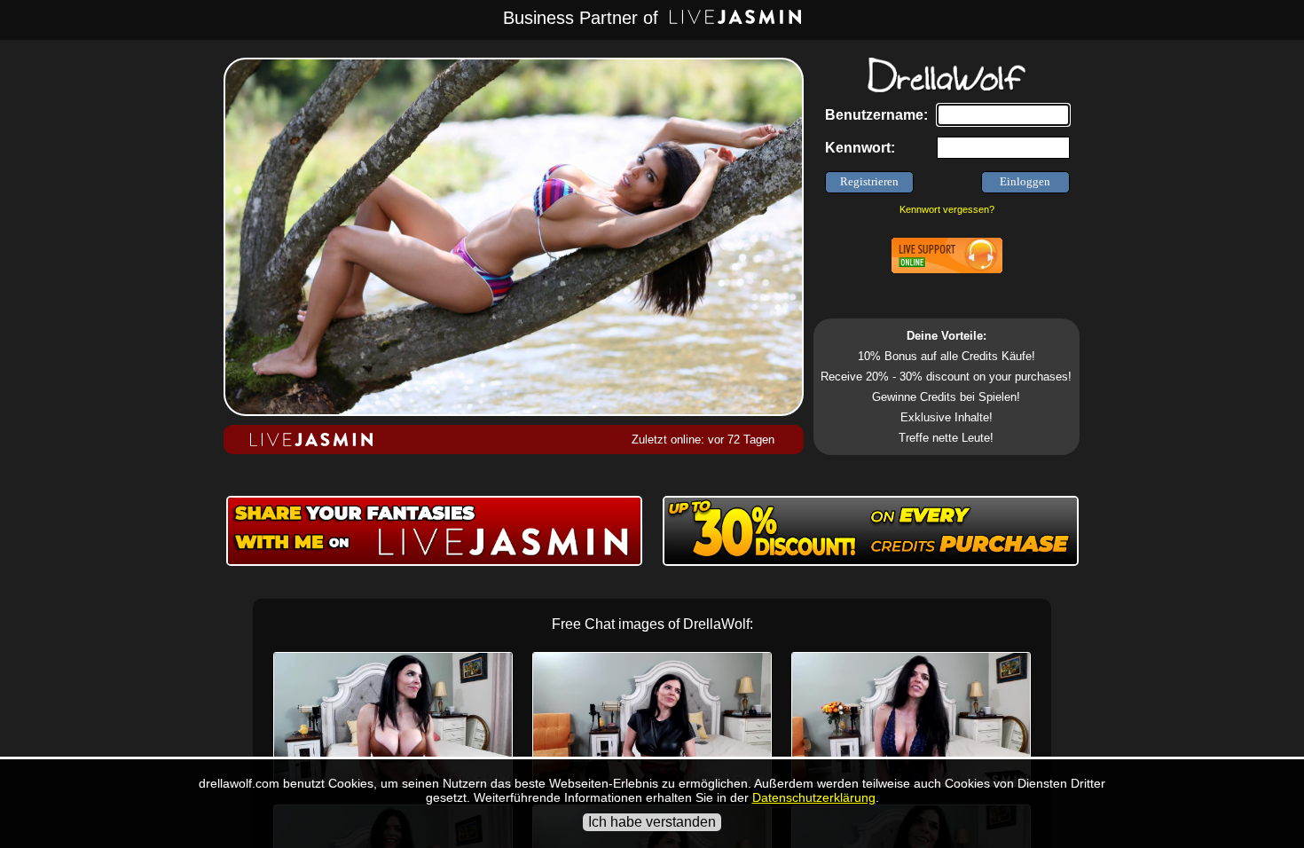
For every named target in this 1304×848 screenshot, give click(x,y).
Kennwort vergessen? (946, 209)
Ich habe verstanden (652, 821)
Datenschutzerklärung (814, 797)
